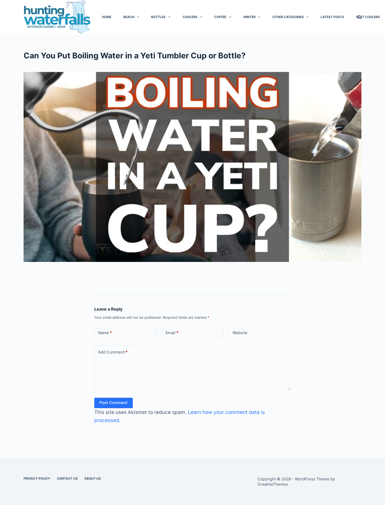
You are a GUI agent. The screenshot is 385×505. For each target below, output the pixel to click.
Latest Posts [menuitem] (332, 17)
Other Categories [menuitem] (288, 17)
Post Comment (114, 402)
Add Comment (113, 352)
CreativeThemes (272, 484)
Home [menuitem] (106, 17)
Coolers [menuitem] (190, 17)
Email (172, 332)
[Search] (359, 17)
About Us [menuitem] (92, 478)
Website (240, 332)
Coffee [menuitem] (220, 17)
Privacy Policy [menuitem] (37, 478)
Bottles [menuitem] (158, 17)
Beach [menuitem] (128, 17)
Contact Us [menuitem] (67, 478)
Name (105, 332)
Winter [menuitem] (249, 17)
